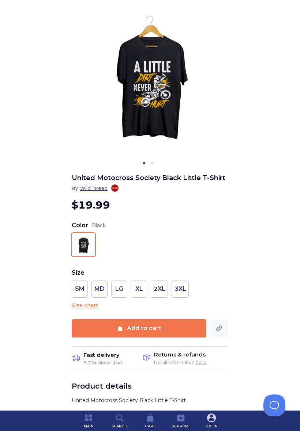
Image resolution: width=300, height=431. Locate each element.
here (201, 362)
